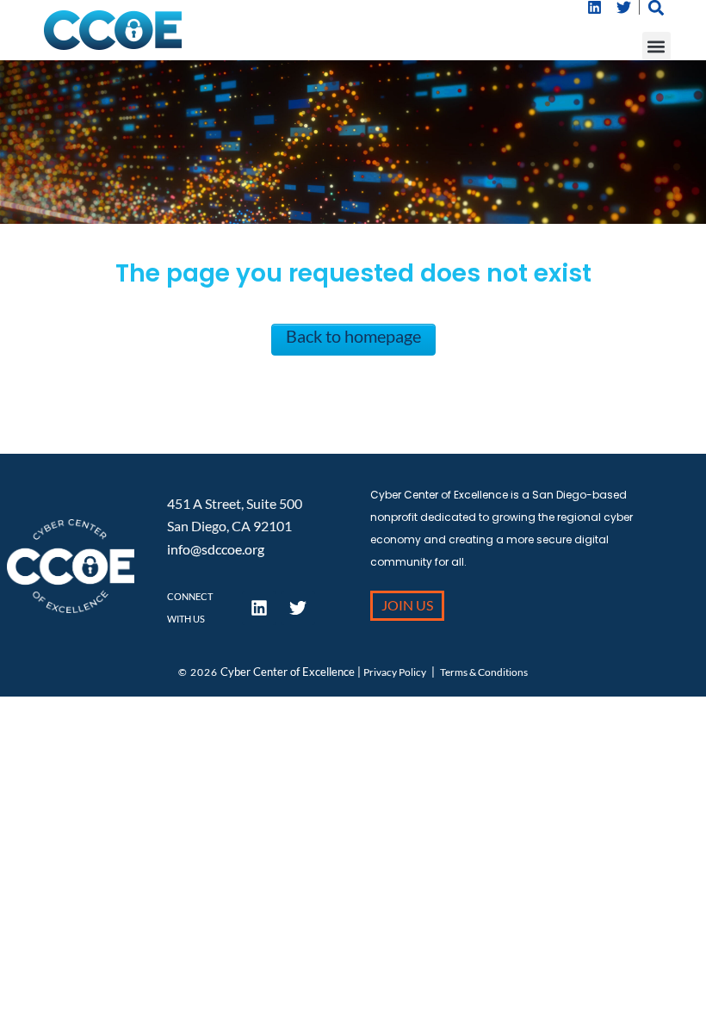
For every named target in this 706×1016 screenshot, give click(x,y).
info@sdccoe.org (215, 549)
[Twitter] (624, 7)
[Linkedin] (595, 7)
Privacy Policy (394, 672)
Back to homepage (353, 335)
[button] (656, 46)
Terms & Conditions (484, 672)
